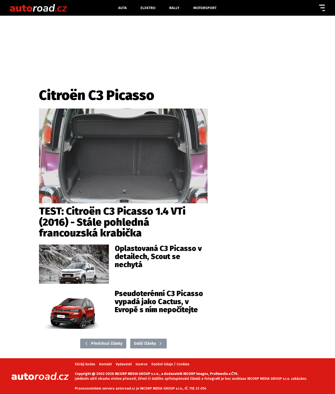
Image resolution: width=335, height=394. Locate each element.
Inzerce (141, 364)
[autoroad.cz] (62, 8)
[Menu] (322, 8)
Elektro (148, 8)
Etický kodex (85, 364)
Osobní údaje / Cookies (170, 364)
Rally (174, 8)
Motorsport (205, 8)
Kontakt (105, 364)
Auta (122, 8)
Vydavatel (124, 364)
